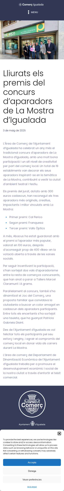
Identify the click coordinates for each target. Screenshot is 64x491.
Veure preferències (32, 479)
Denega (32, 471)
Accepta (32, 462)
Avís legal (32, 486)
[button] (59, 433)
